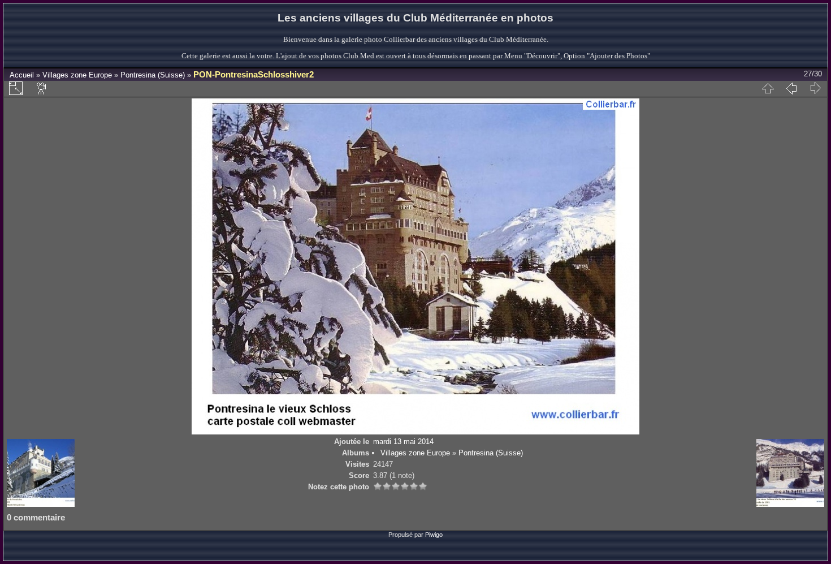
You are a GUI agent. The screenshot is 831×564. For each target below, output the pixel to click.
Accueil (22, 75)
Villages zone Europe (77, 75)
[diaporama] (42, 88)
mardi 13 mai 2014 (403, 441)
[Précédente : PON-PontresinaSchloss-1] (791, 88)
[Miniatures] (768, 88)
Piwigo (434, 534)
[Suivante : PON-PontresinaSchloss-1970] (815, 88)
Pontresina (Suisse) (152, 75)
